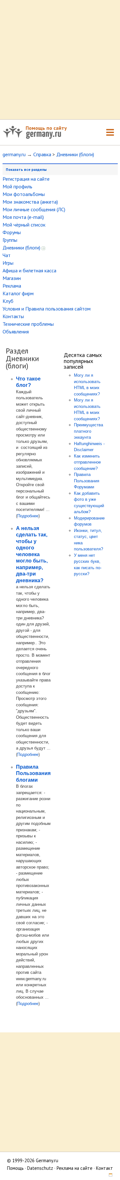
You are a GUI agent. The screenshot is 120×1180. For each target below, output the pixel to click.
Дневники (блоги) (75, 154)
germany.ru (14, 154)
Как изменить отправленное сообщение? (87, 462)
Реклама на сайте (74, 1168)
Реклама (12, 286)
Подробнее (27, 515)
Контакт (104, 1168)
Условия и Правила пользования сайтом (47, 308)
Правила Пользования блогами (33, 773)
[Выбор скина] (108, 1176)
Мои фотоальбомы (24, 194)
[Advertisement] (60, 59)
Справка (42, 154)
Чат (7, 255)
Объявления (16, 331)
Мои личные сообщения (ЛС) (34, 209)
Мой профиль (17, 186)
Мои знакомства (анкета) (30, 202)
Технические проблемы (28, 324)
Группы (10, 240)
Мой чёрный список (24, 224)
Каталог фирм (18, 293)
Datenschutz (40, 1168)
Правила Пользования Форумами (86, 480)
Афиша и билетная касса (29, 270)
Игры (8, 263)
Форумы (12, 232)
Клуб (8, 301)
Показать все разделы (26, 169)
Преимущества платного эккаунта (88, 431)
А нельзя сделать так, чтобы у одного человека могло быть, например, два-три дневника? (32, 554)
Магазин (12, 278)
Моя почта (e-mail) (23, 217)
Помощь (15, 1168)
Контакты (13, 316)
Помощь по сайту (46, 128)
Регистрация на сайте (26, 179)
